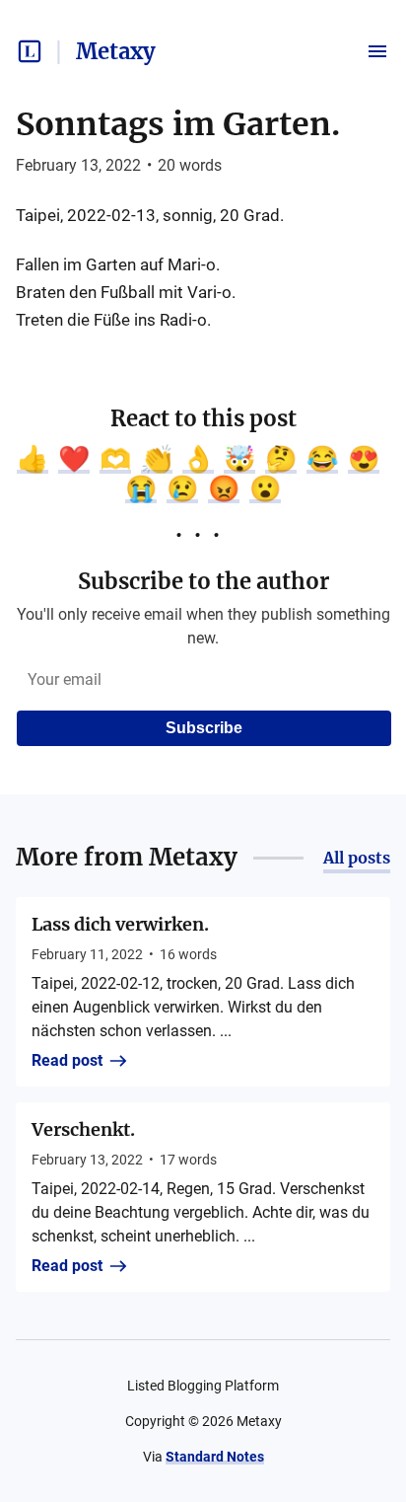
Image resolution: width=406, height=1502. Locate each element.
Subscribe (204, 727)
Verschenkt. (83, 1129)
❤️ (74, 459)
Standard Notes (215, 1456)
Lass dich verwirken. (120, 924)
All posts (356, 857)
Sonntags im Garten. (178, 124)
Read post (67, 1060)
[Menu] (377, 51)
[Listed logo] (29, 51)
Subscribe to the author (203, 581)
